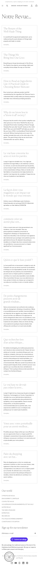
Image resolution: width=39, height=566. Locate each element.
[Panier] (36, 5)
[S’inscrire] (35, 533)
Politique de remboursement (12, 519)
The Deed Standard (8, 510)
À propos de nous (8, 496)
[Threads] (19, 563)
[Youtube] (15, 563)
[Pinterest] (27, 563)
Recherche (6, 516)
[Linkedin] (23, 563)
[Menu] (2, 5)
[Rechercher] (7, 5)
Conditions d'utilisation (10, 522)
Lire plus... (7, 44)
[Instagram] (12, 563)
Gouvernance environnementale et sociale (17, 504)
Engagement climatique (10, 499)
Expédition (5, 513)
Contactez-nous (8, 501)
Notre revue (6, 507)
